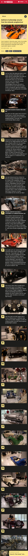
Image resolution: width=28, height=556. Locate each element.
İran (7, 51)
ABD (11, 51)
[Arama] (26, 2)
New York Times (17, 51)
